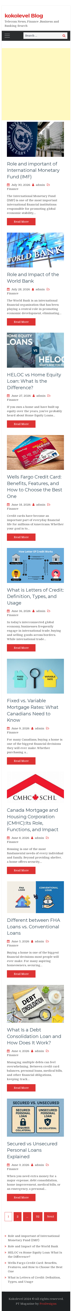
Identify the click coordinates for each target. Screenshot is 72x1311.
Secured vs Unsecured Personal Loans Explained (32, 1150)
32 (37, 1216)
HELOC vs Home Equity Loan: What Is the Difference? (34, 381)
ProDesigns (48, 1303)
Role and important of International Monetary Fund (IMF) (33, 170)
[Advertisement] (36, 84)
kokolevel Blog (24, 15)
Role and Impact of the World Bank (33, 1246)
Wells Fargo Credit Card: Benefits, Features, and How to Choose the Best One (35, 1267)
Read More (21, 221)
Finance (12, 189)
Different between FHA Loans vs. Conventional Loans (33, 926)
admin (40, 185)
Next (50, 1216)
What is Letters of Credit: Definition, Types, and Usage (35, 596)
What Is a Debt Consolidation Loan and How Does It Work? (34, 1036)
